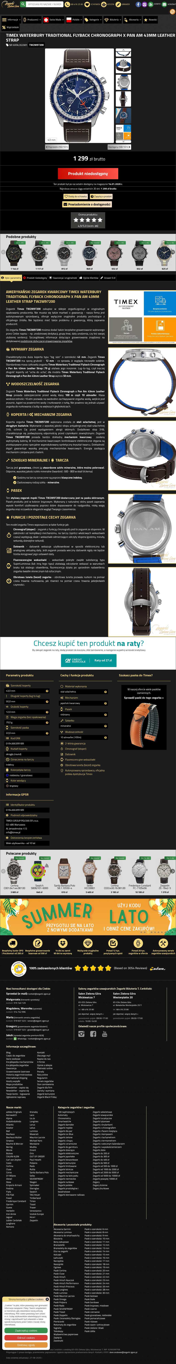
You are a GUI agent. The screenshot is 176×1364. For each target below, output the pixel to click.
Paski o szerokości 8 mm (96, 1232)
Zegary (96, 1182)
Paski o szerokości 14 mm (97, 1251)
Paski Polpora (60, 1302)
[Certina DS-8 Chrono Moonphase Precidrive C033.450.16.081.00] (114, 870)
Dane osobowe (13, 1059)
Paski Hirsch (59, 1277)
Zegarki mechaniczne (68, 1172)
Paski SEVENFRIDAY (63, 1309)
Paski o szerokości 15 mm (97, 1254)
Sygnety (57, 1328)
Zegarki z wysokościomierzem (107, 1147)
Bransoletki (59, 1245)
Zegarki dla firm (44, 1087)
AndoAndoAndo (13, 1121)
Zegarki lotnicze (65, 1169)
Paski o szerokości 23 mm (97, 1280)
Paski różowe (91, 1321)
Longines (34, 1121)
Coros (9, 1172)
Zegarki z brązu (65, 1141)
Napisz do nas (44, 1059)
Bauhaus (10, 1134)
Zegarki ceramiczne (67, 1144)
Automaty (63, 1115)
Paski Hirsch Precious (64, 1286)
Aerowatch (11, 1115)
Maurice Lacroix (37, 1137)
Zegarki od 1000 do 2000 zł (106, 1169)
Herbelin (10, 1211)
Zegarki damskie (66, 1125)
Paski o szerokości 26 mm (97, 1286)
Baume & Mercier (14, 1144)
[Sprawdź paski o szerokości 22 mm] (144, 723)
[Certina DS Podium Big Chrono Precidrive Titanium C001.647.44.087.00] (14, 870)
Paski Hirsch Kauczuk (64, 1280)
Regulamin (42, 1078)
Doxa (8, 1182)
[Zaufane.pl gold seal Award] (18, 969)
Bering (9, 1147)
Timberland (35, 1198)
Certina (9, 1166)
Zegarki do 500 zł (101, 1163)
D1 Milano (11, 1176)
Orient (33, 1150)
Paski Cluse (59, 1274)
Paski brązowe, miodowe (97, 1306)
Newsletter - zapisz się (17, 1087)
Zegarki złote (99, 1150)
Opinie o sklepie (44, 1065)
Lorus (32, 1125)
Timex (33, 1201)
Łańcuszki (58, 1258)
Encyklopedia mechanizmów (19, 1062)
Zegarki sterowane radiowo (71, 1195)
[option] (88, 917)
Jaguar (9, 1217)
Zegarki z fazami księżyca (105, 1131)
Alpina (9, 1118)
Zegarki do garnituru (68, 1147)
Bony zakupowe (61, 1242)
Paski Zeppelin (61, 1315)
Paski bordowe (92, 1302)
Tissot (33, 1204)
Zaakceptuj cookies (26, 1330)
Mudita (33, 1147)
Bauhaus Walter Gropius (14, 1139)
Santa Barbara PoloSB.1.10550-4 (64, 887)
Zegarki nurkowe (66, 1182)
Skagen (33, 1182)
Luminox (34, 1131)
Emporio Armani (14, 1185)
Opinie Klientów (90, 278)
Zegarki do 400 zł (101, 1160)
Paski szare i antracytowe (97, 1325)
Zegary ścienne (100, 1185)
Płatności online (45, 1068)
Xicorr (32, 1217)
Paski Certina (60, 1270)
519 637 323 (20, 1021)
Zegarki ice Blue (65, 1134)
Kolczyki (57, 1254)
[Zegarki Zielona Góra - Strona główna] (10, 4)
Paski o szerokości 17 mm (97, 1261)
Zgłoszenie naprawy (16, 1097)
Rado (32, 1166)
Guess (9, 1207)
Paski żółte (90, 1331)
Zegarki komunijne (46, 1094)
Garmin (9, 1204)
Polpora (33, 1163)
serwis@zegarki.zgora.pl (38, 1021)
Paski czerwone (92, 1312)
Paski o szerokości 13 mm (97, 1248)
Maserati (34, 1134)
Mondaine (34, 1144)
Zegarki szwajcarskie (103, 1115)
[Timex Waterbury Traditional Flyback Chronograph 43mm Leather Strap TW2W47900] (89, 253)
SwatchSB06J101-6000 (39, 887)
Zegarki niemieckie (67, 1179)
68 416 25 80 (88, 1009)
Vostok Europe (37, 1214)
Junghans (10, 1223)
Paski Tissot (59, 1312)
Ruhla (32, 1169)
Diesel (9, 1179)
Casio (8, 1163)
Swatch (33, 1192)
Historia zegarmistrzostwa (19, 1075)
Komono (10, 1227)
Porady (40, 1071)
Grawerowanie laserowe (18, 1071)
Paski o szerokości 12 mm (97, 1245)
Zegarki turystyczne (102, 1118)
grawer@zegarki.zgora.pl (38, 1030)
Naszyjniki (58, 1264)
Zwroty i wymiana (45, 1091)
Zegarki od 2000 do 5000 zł (106, 1172)
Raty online (42, 1075)
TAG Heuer (35, 1195)
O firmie (41, 1062)
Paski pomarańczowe (95, 1318)
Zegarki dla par (65, 1131)
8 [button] (165, 932)
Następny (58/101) (118, 147)
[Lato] (88, 917)
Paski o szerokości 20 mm (97, 1270)
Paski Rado (59, 1306)
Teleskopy (58, 1331)
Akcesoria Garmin (62, 1229)
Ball (8, 1131)
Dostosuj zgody (26, 1345)
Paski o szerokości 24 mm (97, 1283)
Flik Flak (10, 1195)
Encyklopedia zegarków (17, 1065)
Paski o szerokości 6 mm (96, 1229)
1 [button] (141, 932)
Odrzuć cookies (26, 1337)
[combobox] (44, 4)
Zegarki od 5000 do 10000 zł (106, 1176)
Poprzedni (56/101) (58, 147)
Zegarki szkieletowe (102, 1112)
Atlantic (10, 1125)
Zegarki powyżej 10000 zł (105, 1179)
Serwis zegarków (45, 1081)
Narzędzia (58, 1261)
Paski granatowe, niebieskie (98, 1315)
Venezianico (35, 1211)
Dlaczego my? (43, 1056)
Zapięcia (58, 1337)
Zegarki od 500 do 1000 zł (105, 1166)
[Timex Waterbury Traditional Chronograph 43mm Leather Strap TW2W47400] (139, 253)
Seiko (32, 1176)
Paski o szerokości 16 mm (97, 1258)
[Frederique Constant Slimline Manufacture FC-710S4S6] (139, 870)
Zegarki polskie (65, 1185)
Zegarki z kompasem (103, 1134)
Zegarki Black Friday (47, 1097)
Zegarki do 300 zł (101, 1156)
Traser (33, 1207)
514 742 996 (20, 1012)
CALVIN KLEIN (12, 1156)
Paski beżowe (91, 1296)
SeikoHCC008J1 (89, 887)
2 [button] (145, 932)
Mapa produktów (14, 1084)
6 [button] (158, 932)
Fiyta (8, 1192)
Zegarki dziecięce (66, 1150)
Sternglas (34, 1188)
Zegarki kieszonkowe (68, 1160)
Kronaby (34, 1112)
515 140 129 (20, 1003)
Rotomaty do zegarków (65, 1325)
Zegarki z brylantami (103, 1125)
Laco (32, 1115)
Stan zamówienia (45, 1084)
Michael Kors (36, 1141)
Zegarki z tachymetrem (104, 1137)
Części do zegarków (15, 1056)
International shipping (16, 1078)
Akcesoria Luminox (63, 1232)
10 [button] (172, 932)
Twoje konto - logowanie (18, 1094)
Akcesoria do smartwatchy (66, 1235)
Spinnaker (34, 1185)
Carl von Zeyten (13, 1160)
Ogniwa (57, 1267)
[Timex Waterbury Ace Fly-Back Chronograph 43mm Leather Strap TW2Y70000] (39, 253)
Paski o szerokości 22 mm (97, 1277)
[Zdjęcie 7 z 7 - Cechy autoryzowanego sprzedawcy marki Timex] (123, 132)
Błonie (9, 1150)
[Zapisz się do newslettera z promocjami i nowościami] (172, 11)
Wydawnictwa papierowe (66, 1334)
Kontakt (41, 1052)
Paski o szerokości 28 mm (97, 1290)
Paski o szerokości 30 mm (97, 1293)
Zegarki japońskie (66, 1156)
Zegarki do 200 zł (101, 1153)
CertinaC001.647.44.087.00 (14, 887)
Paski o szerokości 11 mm (97, 1242)
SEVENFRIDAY (36, 1179)
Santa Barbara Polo (39, 1172)
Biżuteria (58, 1239)
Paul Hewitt (35, 1160)
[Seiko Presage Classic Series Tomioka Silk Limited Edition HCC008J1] (89, 870)
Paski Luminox (60, 1293)
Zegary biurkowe (101, 1188)
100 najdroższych (66, 1112)
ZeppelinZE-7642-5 (165, 887)
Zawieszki (58, 1341)
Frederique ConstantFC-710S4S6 (140, 887)
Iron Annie (11, 1214)
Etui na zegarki (61, 1251)
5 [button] (155, 932)
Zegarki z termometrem (104, 1141)
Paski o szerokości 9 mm (96, 1235)
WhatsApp (21, 1039)
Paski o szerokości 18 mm (97, 1264)
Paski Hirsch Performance (66, 1283)
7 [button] (162, 932)
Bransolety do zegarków (65, 1248)
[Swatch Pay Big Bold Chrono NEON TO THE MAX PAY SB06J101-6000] (39, 870)
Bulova (9, 1153)
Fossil (9, 1198)
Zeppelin (34, 1220)
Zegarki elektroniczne (68, 1153)
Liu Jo (32, 1118)
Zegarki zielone (65, 1137)
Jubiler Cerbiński (14, 1220)
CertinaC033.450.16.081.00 (114, 887)
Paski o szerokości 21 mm (97, 1274)
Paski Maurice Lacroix (64, 1296)
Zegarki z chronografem (104, 1128)
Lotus (32, 1128)
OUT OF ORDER (37, 1156)
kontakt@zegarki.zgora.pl (39, 994)
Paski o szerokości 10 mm (97, 1239)
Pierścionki (59, 1321)
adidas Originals (14, 1112)
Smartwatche (64, 1121)
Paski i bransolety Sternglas (67, 1318)
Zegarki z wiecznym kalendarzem (109, 1144)
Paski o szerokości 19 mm (97, 1267)
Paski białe (90, 1299)
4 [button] (151, 932)
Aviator (9, 1128)
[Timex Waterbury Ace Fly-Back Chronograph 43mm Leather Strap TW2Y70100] (14, 253)
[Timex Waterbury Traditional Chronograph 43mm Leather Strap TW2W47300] (114, 253)
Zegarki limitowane (67, 1166)
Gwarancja (11, 1068)
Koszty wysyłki (13, 1081)
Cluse (8, 1169)
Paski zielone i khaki (94, 1328)
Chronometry (64, 1118)
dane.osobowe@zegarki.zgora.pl (123, 1352)
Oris (32, 1153)
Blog (8, 1052)
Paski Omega (60, 1299)
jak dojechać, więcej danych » (90, 1014)
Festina (9, 1188)
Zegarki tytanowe (101, 1121)
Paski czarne (91, 1309)
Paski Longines (61, 1290)
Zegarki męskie (65, 1128)
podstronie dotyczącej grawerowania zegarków (46, 341)
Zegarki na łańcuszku (68, 1176)
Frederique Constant (16, 1201)
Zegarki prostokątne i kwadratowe (68, 1190)
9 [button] (169, 932)
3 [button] (148, 932)
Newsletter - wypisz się (17, 1091)
